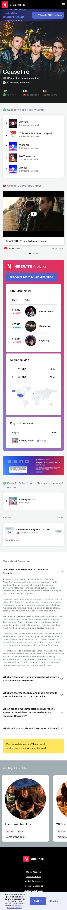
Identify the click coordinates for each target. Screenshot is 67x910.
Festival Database (33, 885)
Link (38, 440)
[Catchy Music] (12, 501)
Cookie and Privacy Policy (15, 906)
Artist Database (33, 881)
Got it (38, 901)
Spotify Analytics (33, 890)
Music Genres (33, 871)
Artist (27, 300)
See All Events (12, 540)
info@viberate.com (16, 748)
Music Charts (33, 876)
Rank (14, 300)
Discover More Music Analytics (31, 277)
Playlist (15, 432)
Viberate (13, 4)
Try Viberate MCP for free (48, 15)
